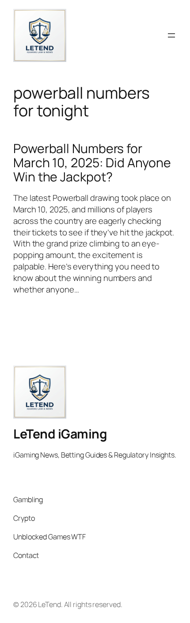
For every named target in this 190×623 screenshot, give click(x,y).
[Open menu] (171, 35)
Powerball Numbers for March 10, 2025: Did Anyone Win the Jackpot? (92, 163)
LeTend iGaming (60, 433)
